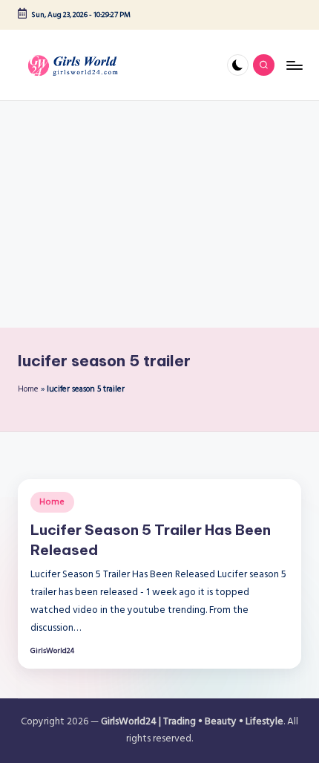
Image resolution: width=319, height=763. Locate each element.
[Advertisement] (159, 214)
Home (28, 389)
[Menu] (293, 65)
